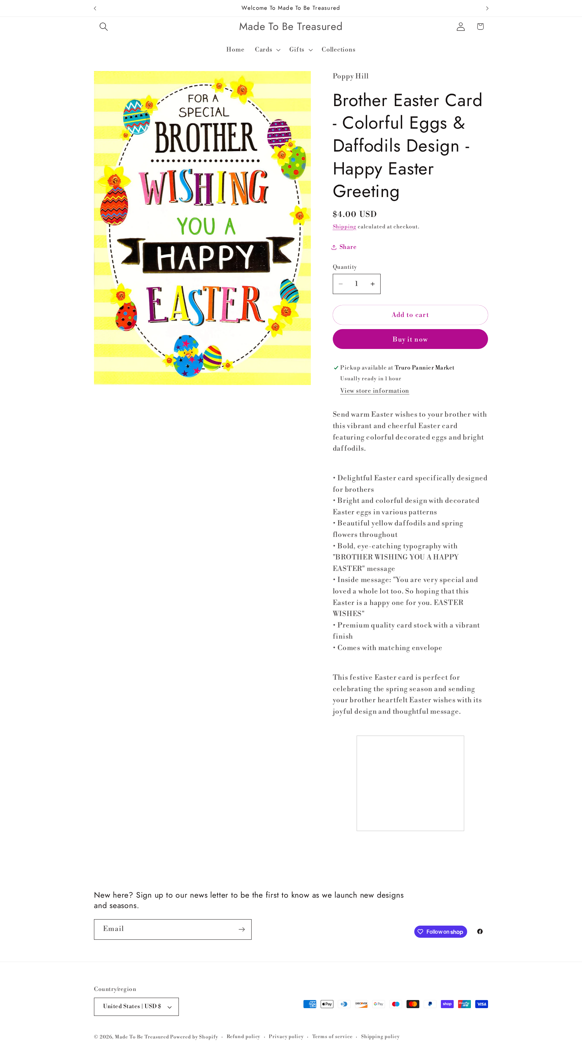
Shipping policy (380, 1037)
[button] (103, 26)
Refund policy (244, 1037)
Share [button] (348, 247)
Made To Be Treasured (142, 1037)
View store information (374, 391)
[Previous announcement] (95, 8)
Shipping (344, 227)
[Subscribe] (241, 929)
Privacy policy (286, 1037)
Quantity (345, 267)
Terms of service (332, 1037)
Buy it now (410, 339)
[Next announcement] (487, 8)
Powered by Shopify (194, 1037)
